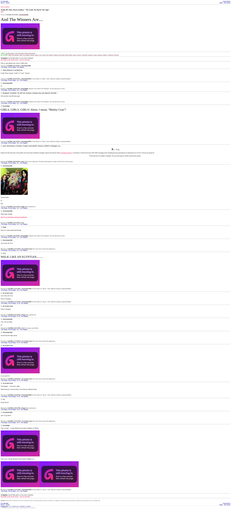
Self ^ (2, 11)
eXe (23, 328)
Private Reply (12, 67)
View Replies (20, 67)
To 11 (18, 342)
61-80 (16, 59)
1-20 (4, 59)
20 (1, 489)
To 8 (18, 290)
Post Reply (4, 67)
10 (1, 249)
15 (1, 341)
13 (1, 315)
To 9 (18, 491)
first (2, 59)
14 (1, 328)
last (29, 59)
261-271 (22, 59)
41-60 (12, 59)
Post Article (227, 3)
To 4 (18, 143)
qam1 (22, 161)
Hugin (23, 206)
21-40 (8, 59)
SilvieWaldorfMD (26, 65)
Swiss (22, 222)
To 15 (18, 380)
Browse (3, 3)
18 (1, 408)
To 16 (18, 396)
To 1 (18, 80)
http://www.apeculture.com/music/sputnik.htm (14, 217)
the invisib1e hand (27, 249)
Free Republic (4, 1)
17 (1, 395)
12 (1, 301)
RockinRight (24, 88)
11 (1, 288)
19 (1, 421)
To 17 (18, 422)
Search (7, 3)
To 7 (18, 237)
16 (1, 379)
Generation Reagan (66, 153)
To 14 (18, 409)
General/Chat (226, 1)
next (26, 59)
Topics (221, 3)
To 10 (18, 303)
